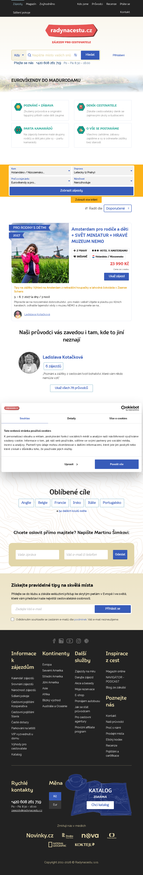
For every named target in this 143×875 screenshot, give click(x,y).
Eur (55, 804)
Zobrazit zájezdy (71, 190)
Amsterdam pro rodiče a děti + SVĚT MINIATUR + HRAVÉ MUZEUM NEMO (100, 235)
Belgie (42, 503)
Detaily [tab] (71, 418)
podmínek (80, 619)
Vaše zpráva (25, 550)
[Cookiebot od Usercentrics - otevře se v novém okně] (123, 408)
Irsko (77, 503)
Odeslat (120, 554)
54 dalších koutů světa (72, 511)
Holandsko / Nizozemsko (109, 257)
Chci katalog (100, 805)
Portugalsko (112, 503)
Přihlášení (119, 55)
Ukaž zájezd (117, 276)
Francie (60, 503)
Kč (55, 796)
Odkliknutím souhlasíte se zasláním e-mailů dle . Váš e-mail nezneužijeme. (67, 619)
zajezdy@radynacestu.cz (26, 810)
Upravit (69, 464)
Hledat (90, 54)
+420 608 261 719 (48, 63)
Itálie (92, 503)
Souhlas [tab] (25, 418)
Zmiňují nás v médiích (71, 825)
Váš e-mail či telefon (78, 550)
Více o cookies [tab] (118, 418)
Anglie (26, 503)
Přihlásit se (112, 608)
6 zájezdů (53, 366)
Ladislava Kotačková (37, 314)
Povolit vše (116, 464)
